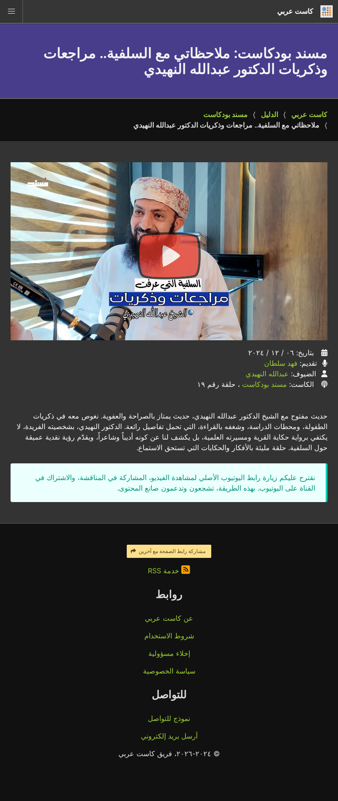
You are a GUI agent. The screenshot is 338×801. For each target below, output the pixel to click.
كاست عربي (309, 114)
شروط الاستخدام (169, 635)
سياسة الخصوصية (169, 670)
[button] (11, 11)
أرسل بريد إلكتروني (169, 736)
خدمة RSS (164, 570)
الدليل (269, 114)
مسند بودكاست (225, 114)
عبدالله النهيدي (267, 373)
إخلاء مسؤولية (169, 653)
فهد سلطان (281, 363)
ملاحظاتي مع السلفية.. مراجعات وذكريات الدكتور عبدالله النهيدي (226, 125)
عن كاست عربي (169, 618)
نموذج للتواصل (169, 718)
